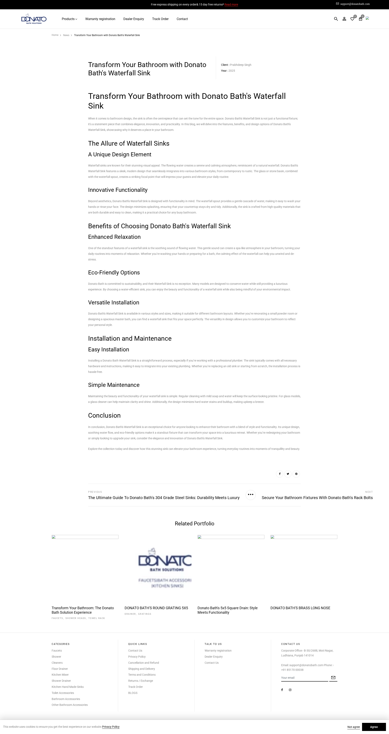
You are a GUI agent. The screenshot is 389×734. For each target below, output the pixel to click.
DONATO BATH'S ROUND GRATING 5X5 (156, 608)
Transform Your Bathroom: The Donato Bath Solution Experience (83, 610)
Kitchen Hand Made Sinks (68, 686)
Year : (224, 70)
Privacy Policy (137, 656)
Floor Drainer (60, 668)
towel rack (96, 618)
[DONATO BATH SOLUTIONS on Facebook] (282, 689)
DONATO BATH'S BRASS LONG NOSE (300, 608)
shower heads (75, 618)
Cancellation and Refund (143, 662)
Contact (182, 19)
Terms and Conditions (142, 674)
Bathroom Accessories (66, 699)
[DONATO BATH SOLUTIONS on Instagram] (290, 689)
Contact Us (135, 650)
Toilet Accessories (63, 693)
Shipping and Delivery (141, 668)
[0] (352, 19)
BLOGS (132, 693)
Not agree (353, 727)
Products (68, 19)
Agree (374, 727)
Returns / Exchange (140, 680)
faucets (57, 618)
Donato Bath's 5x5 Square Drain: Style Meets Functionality (228, 610)
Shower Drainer (61, 680)
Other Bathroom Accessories (70, 704)
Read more (231, 4)
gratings (145, 614)
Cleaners (57, 662)
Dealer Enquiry (133, 19)
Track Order (160, 19)
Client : (225, 64)
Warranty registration (100, 19)
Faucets (57, 650)
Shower (56, 656)
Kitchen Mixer (60, 674)
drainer (130, 614)
